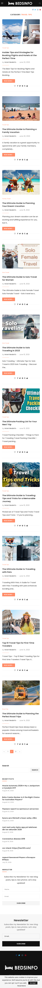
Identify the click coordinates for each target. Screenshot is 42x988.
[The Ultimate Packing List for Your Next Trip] (21, 400)
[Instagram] (37, 10)
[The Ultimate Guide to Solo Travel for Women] (21, 256)
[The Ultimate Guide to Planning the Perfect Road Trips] (21, 693)
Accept (33, 983)
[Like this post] (15, 86)
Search (5, 765)
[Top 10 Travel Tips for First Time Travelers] (21, 622)
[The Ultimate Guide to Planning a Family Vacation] (21, 108)
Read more (8, 81)
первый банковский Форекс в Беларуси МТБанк (18, 858)
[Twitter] (35, 10)
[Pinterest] (40, 10)
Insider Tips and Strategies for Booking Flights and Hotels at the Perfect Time (19, 55)
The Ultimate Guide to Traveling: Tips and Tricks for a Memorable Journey (19, 498)
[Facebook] (32, 10)
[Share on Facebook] (17, 86)
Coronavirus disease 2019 (13, 839)
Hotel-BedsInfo (10, 62)
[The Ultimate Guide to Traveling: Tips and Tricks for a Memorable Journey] (21, 474)
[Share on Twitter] (20, 86)
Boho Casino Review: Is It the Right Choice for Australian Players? (21, 798)
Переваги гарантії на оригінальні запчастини (20, 809)
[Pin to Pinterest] (22, 86)
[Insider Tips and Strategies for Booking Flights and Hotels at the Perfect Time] (21, 31)
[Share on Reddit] (27, 86)
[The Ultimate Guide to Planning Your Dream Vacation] (21, 182)
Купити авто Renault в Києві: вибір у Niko (19, 818)
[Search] (40, 3)
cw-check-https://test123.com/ (16, 848)
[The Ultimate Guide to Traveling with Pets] (21, 548)
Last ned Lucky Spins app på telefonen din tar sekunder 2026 (19, 828)
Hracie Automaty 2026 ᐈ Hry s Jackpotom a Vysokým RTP (21, 787)
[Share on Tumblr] (24, 86)
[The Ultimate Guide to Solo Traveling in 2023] (21, 327)
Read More (21, 986)
